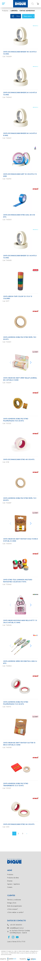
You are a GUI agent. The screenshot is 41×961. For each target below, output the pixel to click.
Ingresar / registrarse (13, 884)
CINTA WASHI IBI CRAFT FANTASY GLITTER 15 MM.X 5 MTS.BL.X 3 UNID (19, 744)
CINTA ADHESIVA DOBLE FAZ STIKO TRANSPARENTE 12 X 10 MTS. (15, 784)
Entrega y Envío (11, 903)
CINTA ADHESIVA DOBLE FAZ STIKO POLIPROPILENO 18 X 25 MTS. (15, 420)
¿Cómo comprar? (12, 909)
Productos (10, 874)
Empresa (9, 881)
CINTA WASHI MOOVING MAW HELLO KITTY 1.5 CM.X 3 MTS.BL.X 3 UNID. (20, 621)
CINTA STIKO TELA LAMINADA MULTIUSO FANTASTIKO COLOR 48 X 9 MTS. (17, 581)
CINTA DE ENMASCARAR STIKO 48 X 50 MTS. (19, 459)
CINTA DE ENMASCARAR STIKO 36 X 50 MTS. (19, 824)
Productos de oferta (13, 878)
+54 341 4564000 (16, 925)
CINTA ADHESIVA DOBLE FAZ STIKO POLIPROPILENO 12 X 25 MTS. (15, 703)
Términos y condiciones (14, 900)
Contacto (9, 887)
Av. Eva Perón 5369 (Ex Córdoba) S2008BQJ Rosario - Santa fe (20, 932)
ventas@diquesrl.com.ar (17, 928)
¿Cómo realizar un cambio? (15, 912)
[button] (30, 362)
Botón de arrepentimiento (14, 906)
